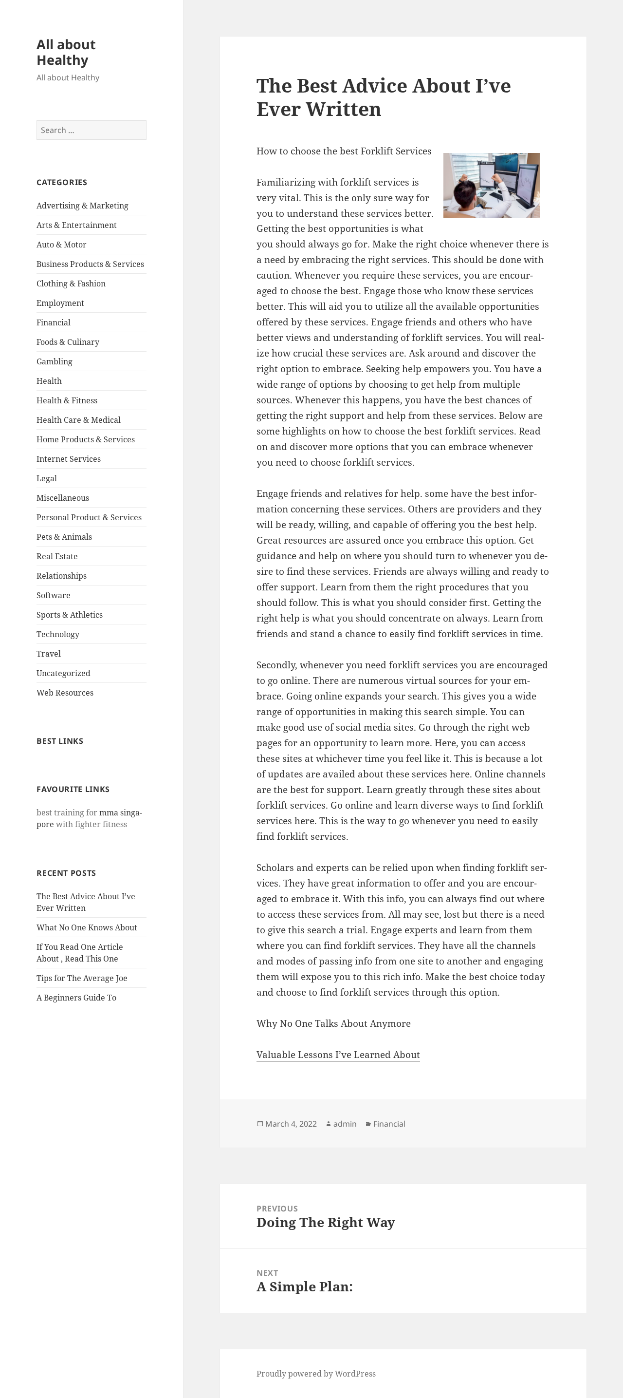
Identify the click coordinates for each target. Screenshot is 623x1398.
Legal (47, 478)
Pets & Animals (64, 536)
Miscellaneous (63, 497)
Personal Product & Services (89, 517)
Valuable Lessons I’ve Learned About (338, 1054)
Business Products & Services (90, 264)
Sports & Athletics (70, 614)
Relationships (62, 575)
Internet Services (69, 458)
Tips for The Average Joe (82, 978)
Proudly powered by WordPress (316, 1373)
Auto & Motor (62, 244)
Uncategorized (64, 673)
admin (345, 1123)
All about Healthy (66, 52)
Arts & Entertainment (77, 225)
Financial (54, 322)
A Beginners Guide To (76, 997)
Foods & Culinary (68, 342)
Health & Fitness (67, 400)
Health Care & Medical (79, 420)
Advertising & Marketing (82, 205)
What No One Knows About (87, 927)
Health (49, 381)
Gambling (55, 361)
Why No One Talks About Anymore (334, 1023)
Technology (58, 634)
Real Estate (57, 556)
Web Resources (65, 692)
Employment (60, 303)
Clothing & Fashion (71, 283)
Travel (49, 653)
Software (54, 595)
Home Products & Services (86, 439)
